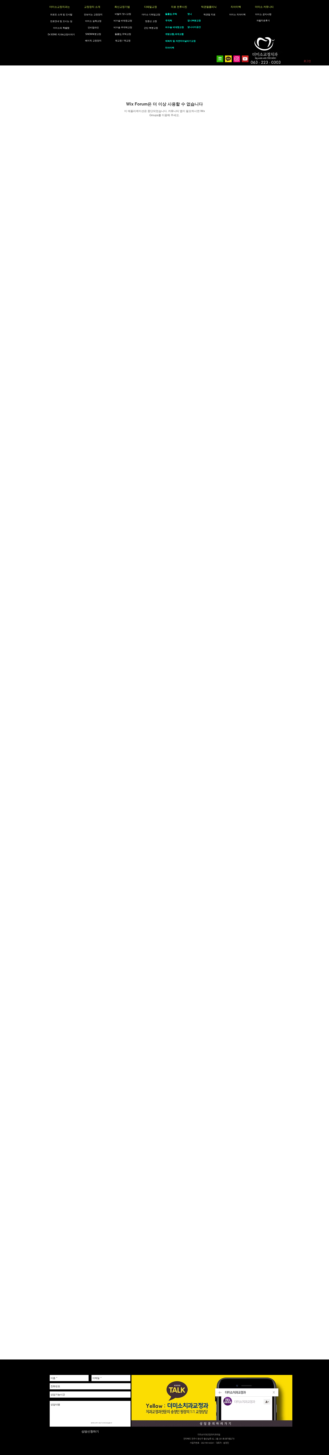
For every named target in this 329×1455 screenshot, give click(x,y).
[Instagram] (236, 58)
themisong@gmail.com (151, 1444)
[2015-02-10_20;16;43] (228, 58)
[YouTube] (245, 58)
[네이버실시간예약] (220, 58)
